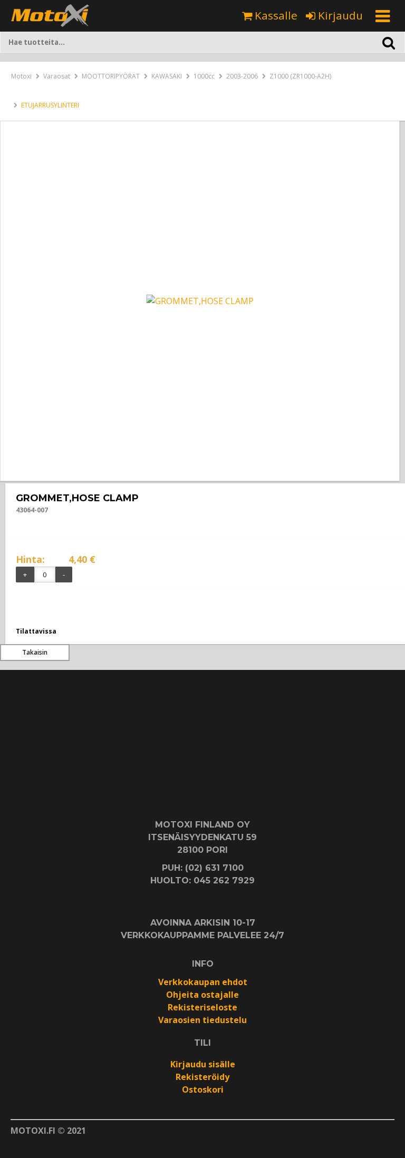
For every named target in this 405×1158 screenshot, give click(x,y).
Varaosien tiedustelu (202, 1020)
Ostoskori (203, 1089)
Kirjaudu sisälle (202, 1064)
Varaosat (56, 76)
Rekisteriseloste (202, 1007)
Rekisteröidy (202, 1077)
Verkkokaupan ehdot (202, 982)
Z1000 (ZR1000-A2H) (300, 76)
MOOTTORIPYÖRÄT (111, 76)
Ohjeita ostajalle (202, 994)
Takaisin (34, 652)
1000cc (204, 76)
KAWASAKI (166, 76)
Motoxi (21, 76)
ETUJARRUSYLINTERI (50, 105)
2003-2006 (242, 76)
